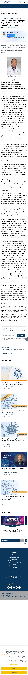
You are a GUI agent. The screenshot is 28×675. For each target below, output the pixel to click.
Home (2, 13)
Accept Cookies (14, 672)
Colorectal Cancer (6, 347)
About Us (14, 551)
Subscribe (20, 335)
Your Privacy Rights (14, 569)
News (16, 596)
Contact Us (14, 554)
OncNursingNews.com (14, 561)
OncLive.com (14, 559)
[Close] (26, 647)
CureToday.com (14, 556)
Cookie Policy (24, 661)
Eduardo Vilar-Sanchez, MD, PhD (10, 472)
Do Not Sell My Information (14, 562)
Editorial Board (14, 567)
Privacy (14, 564)
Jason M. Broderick (7, 501)
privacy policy (5, 339)
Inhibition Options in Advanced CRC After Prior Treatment (13, 350)
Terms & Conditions (14, 566)
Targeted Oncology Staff (8, 386)
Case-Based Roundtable (10, 13)
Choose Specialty (12, 6)
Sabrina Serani (6, 444)
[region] (14, 660)
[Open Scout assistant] (20, 2)
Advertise (14, 552)
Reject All (14, 668)
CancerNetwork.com (14, 557)
